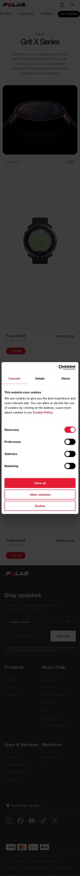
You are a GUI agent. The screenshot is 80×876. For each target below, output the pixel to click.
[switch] (70, 442)
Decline (40, 506)
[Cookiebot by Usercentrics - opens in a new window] (59, 367)
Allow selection (40, 494)
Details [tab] (40, 378)
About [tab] (65, 378)
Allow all (40, 483)
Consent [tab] (14, 378)
